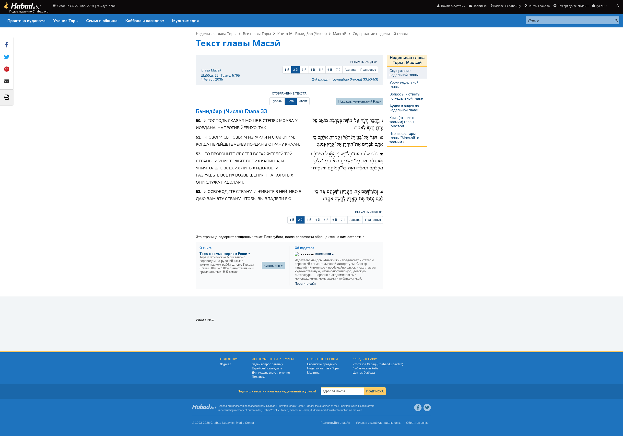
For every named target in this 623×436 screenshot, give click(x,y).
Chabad (270, 405)
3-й (304, 69)
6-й (330, 69)
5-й (321, 69)
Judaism (315, 410)
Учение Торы (65, 21)
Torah (305, 410)
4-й (312, 69)
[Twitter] (427, 407)
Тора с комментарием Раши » (225, 254)
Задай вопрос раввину (267, 364)
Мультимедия (185, 21)
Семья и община (102, 21)
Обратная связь (417, 422)
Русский (276, 101)
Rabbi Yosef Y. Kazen (275, 410)
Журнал (225, 364)
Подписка (258, 376)
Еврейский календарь (267, 368)
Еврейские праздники (322, 364)
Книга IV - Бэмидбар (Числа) (302, 33)
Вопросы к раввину (507, 6)
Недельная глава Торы (216, 33)
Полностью (368, 69)
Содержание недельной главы (380, 33)
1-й (287, 69)
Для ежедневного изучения (271, 372)
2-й (295, 69)
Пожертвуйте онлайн (572, 6)
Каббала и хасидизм (144, 21)
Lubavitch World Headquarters (356, 405)
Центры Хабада (364, 372)
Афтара (350, 69)
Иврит (303, 101)
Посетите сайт (305, 283)
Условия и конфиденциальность (378, 422)
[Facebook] (418, 407)
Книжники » (324, 254)
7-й (338, 69)
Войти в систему (452, 6)
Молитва (313, 372)
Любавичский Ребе (365, 368)
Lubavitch (282, 405)
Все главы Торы (257, 33)
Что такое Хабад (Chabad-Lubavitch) (378, 364)
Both (291, 101)
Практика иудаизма (26, 21)
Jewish (330, 410)
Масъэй (339, 33)
